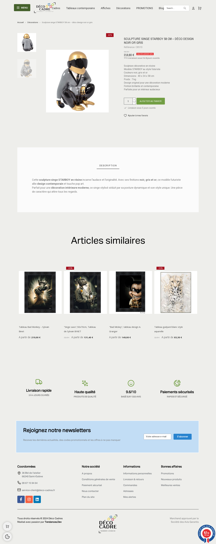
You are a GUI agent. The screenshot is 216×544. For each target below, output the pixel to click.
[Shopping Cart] (7, 526)
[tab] (108, 165)
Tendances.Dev (53, 522)
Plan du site (88, 497)
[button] (136, 116)
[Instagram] (29, 499)
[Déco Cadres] (45, 8)
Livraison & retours (133, 479)
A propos (87, 474)
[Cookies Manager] (7, 536)
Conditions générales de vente (98, 479)
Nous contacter (90, 491)
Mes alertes (129, 497)
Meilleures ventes (170, 485)
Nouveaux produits (171, 479)
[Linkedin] (37, 499)
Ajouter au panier (151, 101)
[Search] (184, 8)
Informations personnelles (137, 474)
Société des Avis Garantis (185, 522)
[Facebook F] (21, 499)
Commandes (130, 485)
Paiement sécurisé (92, 485)
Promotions (167, 474)
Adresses (128, 491)
